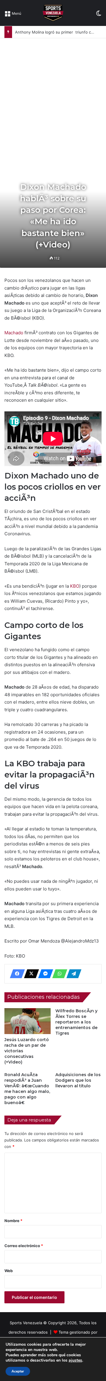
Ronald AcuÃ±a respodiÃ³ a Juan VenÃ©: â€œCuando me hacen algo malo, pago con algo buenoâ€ (27, 1088)
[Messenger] (44, 973)
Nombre (13, 1220)
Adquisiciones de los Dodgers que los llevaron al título (78, 1080)
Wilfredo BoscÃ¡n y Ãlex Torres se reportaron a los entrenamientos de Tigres (76, 1022)
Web (8, 1270)
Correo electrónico (23, 1245)
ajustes (75, 1360)
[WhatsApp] (58, 973)
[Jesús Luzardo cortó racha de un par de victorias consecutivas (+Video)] (27, 1021)
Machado (13, 332)
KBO (74, 586)
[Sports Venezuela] (52, 13)
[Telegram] (72, 973)
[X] (30, 973)
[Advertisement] (53, 94)
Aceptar (17, 1371)
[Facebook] (15, 973)
